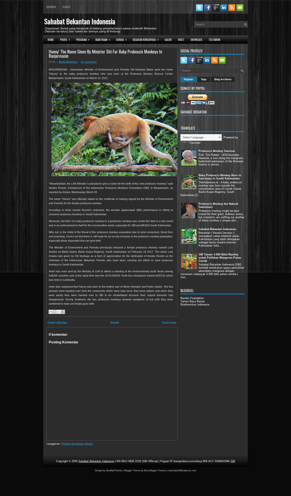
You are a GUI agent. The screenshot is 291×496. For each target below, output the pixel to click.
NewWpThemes (114, 470)
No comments (89, 61)
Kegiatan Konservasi (146, 39)
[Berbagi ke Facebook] (63, 312)
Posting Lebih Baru (57, 322)
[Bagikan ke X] (59, 312)
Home (51, 39)
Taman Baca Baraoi (192, 301)
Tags (204, 79)
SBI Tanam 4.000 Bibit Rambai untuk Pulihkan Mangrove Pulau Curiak (220, 257)
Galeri (168, 39)
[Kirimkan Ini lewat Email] (51, 312)
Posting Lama (169, 322)
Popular (188, 79)
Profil (65, 39)
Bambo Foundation (192, 298)
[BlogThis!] (55, 312)
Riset (181, 39)
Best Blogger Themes (155, 470)
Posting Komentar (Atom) (77, 443)
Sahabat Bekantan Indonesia (79, 21)
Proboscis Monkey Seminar (217, 151)
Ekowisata (196, 39)
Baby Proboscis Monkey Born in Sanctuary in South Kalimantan (220, 177)
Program (82, 39)
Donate (66, 7)
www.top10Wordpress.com (182, 470)
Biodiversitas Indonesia (194, 304)
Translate (194, 142)
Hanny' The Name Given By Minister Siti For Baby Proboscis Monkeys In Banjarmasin (105, 53)
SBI (232, 461)
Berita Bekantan (68, 61)
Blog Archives (223, 79)
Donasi (121, 39)
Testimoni (214, 39)
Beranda (51, 7)
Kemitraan (102, 39)
